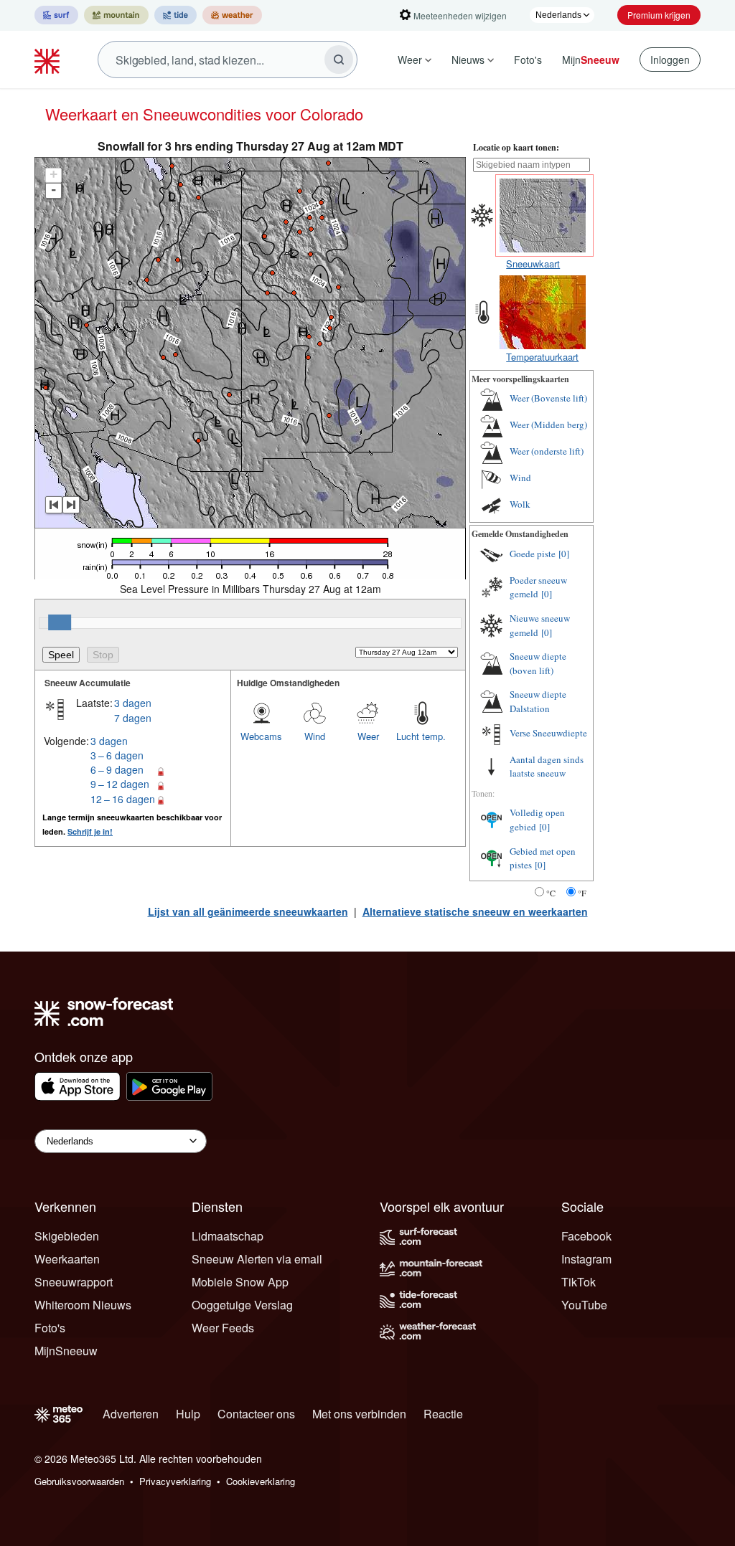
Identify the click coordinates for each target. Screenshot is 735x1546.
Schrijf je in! (90, 831)
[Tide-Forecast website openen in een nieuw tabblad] (175, 15)
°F (582, 892)
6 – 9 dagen (117, 769)
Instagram (586, 1259)
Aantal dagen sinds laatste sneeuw (547, 766)
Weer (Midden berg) (548, 424)
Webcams (261, 736)
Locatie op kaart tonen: (516, 147)
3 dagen (132, 703)
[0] (563, 553)
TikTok (578, 1282)
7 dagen (132, 718)
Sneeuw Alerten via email (257, 1259)
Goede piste (533, 553)
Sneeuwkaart (533, 263)
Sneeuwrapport (73, 1282)
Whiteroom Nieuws (82, 1304)
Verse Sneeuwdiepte (548, 732)
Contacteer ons (256, 1413)
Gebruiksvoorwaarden (79, 1481)
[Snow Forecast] (48, 59)
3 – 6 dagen (117, 755)
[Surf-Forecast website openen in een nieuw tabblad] (56, 15)
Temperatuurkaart (542, 357)
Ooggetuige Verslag (242, 1304)
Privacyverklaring (175, 1481)
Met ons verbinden (359, 1413)
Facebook (586, 1236)
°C (551, 892)
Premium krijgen (658, 15)
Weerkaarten (67, 1259)
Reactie (443, 1413)
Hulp (188, 1413)
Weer (410, 59)
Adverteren (131, 1413)
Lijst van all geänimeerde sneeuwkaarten (248, 911)
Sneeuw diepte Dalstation (538, 701)
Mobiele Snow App (240, 1282)
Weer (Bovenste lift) (548, 398)
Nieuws (467, 59)
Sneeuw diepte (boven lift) (538, 663)
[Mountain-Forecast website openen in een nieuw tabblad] (116, 15)
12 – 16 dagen (122, 799)
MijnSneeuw (66, 1350)
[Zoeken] (338, 59)
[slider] (59, 622)
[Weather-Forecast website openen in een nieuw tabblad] (232, 15)
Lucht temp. (421, 736)
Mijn (590, 59)
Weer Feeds (223, 1327)
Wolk (520, 504)
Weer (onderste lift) (547, 451)
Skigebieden (66, 1236)
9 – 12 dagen (119, 784)
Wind (314, 736)
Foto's (528, 59)
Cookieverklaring (260, 1481)
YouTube (584, 1304)
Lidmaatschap (227, 1236)
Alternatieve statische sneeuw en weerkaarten (475, 911)
